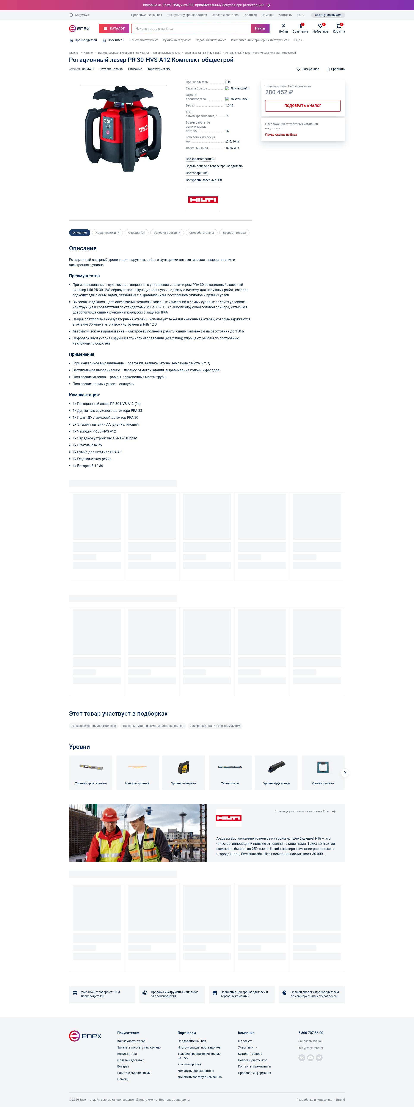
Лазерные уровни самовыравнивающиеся (153, 725)
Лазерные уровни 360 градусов (94, 725)
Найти (260, 28)
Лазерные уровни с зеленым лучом (215, 725)
